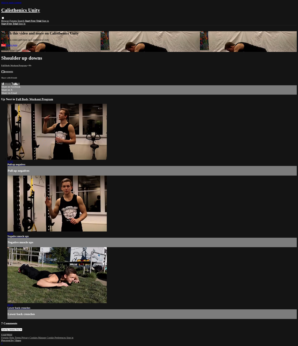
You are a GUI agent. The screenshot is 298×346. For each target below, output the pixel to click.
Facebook (6, 83)
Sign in (45, 21)
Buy (3, 45)
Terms (18, 337)
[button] (3, 18)
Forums (13, 21)
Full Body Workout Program (14, 65)
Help (12, 337)
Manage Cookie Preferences (52, 337)
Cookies (33, 337)
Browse (5, 21)
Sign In (21, 23)
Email (17, 83)
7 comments (7, 71)
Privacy (25, 337)
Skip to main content (11, 2)
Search (21, 21)
